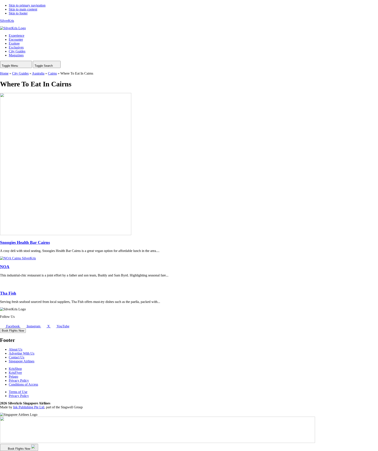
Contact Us (16, 357)
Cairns (52, 73)
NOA (4, 266)
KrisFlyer (15, 372)
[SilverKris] (13, 28)
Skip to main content (23, 9)
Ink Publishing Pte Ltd (28, 407)
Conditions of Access (23, 384)
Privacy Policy (19, 380)
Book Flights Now (13, 330)
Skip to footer (18, 13)
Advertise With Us (21, 353)
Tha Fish (8, 293)
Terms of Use (18, 392)
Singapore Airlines (21, 361)
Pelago (13, 376)
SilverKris (7, 21)
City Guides (20, 73)
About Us (15, 349)
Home (4, 73)
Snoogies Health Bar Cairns (25, 242)
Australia (38, 73)
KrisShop (15, 369)
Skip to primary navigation (27, 5)
